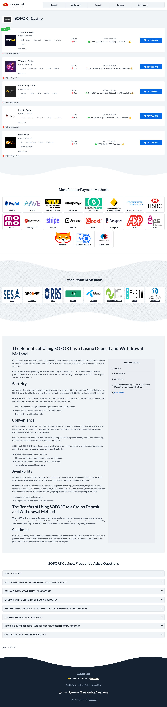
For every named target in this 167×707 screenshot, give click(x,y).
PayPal (12, 210)
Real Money (142, 5)
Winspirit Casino (26, 61)
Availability (119, 379)
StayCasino (23, 134)
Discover (32, 300)
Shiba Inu (63, 244)
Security (117, 368)
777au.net (81, 674)
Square (73, 227)
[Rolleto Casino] (10, 116)
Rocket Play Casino (27, 85)
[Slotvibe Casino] (10, 40)
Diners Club (155, 300)
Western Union (53, 210)
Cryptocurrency (83, 244)
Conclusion (119, 392)
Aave (32, 210)
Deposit (54, 5)
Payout (98, 5)
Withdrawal (76, 5)
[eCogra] (63, 692)
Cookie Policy (71, 685)
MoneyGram (32, 227)
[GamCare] (74, 692)
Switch (73, 300)
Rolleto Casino (25, 110)
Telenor (93, 300)
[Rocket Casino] (10, 91)
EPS (155, 227)
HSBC (155, 210)
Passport (114, 227)
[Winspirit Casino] (10, 66)
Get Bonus (152, 40)
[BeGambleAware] (94, 692)
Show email (94, 679)
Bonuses (120, 5)
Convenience (119, 373)
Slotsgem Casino (26, 32)
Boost (93, 227)
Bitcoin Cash (93, 210)
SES (12, 300)
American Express (134, 210)
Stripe (53, 227)
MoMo (12, 227)
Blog (88, 674)
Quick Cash (104, 244)
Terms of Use (96, 685)
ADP (135, 227)
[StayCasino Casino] (10, 142)
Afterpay (73, 210)
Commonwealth (114, 210)
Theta (134, 300)
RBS (53, 300)
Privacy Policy (83, 685)
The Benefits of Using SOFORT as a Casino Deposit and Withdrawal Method (132, 385)
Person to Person (114, 300)
